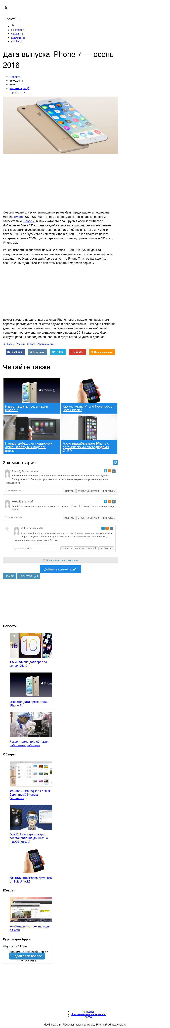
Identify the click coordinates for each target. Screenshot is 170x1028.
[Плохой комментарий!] (109, 470)
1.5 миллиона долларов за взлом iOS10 (28, 663)
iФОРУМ (16, 41)
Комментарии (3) (20, 88)
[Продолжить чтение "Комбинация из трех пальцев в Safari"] (31, 909)
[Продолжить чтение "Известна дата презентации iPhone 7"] (31, 685)
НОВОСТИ (17, 30)
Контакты (88, 1011)
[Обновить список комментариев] (115, 462)
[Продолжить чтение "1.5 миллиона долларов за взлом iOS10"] (31, 645)
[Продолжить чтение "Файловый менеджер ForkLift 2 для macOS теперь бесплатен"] (31, 773)
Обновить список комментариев (62, 560)
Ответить (69, 491)
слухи (21, 344)
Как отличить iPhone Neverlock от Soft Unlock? (31, 879)
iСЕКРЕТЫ (18, 37)
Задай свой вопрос (27, 956)
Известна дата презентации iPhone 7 (29, 703)
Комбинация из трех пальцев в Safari (30, 928)
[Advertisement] (60, 184)
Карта (88, 1017)
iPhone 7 (29, 221)
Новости (15, 77)
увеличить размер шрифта (24, 91)
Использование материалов (88, 1014)
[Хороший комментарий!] (105, 470)
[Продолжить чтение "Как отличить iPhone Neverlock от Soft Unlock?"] (31, 861)
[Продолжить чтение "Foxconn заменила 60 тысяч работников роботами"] (31, 725)
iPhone (19, 216)
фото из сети (46, 344)
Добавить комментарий (60, 569)
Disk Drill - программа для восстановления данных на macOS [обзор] (29, 837)
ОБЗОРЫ (17, 34)
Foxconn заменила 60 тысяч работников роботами (29, 743)
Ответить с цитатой (88, 491)
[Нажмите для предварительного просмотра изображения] (60, 125)
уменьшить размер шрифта (21, 91)
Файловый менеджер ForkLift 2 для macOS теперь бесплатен (30, 794)
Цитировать (108, 491)
